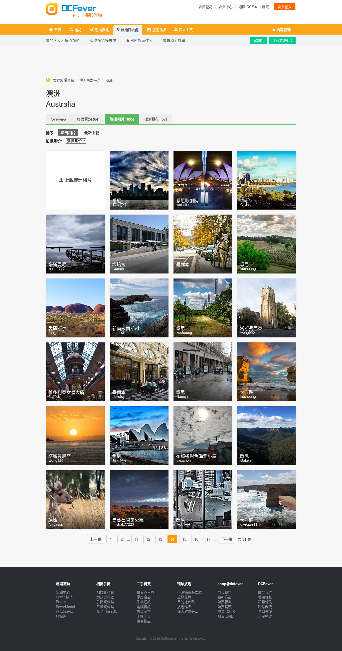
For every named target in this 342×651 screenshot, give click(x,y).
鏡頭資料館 (105, 596)
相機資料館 (105, 592)
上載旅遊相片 (282, 40)
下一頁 (227, 539)
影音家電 (144, 611)
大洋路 (246, 392)
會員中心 (226, 6)
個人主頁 (186, 29)
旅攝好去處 (129, 29)
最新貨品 (225, 596)
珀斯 (244, 200)
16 (196, 539)
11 (136, 539)
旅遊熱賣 (184, 596)
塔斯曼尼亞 (59, 264)
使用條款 (265, 596)
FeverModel (65, 606)
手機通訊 (144, 601)
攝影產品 (144, 596)
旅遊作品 (159, 29)
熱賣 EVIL (225, 616)
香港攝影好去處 (189, 592)
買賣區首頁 (145, 592)
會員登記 (206, 6)
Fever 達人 (64, 596)
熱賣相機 (225, 601)
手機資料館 (105, 601)
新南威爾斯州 (125, 328)
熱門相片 (68, 132)
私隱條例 (265, 601)
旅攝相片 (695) (122, 119)
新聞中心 (63, 592)
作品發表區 (64, 611)
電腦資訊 (144, 606)
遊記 (78, 29)
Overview (59, 119)
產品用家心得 (106, 611)
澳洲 (109, 79)
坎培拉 (119, 264)
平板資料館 (105, 606)
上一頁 (95, 539)
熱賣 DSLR (226, 611)
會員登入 (285, 6)
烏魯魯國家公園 (128, 520)
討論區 (61, 616)
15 (184, 539)
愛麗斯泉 (57, 328)
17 (208, 539)
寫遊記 (258, 40)
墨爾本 (183, 264)
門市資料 (225, 592)
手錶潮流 (144, 616)
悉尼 (116, 200)
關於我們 (265, 592)
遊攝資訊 (102, 29)
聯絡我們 (265, 606)
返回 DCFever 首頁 (254, 6)
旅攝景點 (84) (88, 119)
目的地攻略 (186, 601)
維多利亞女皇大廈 (66, 392)
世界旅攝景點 (63, 79)
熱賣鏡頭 (225, 606)
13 (160, 539)
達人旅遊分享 (187, 611)
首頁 (57, 29)
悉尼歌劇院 (187, 200)
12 (148, 539)
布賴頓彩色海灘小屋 (196, 456)
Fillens (61, 601)
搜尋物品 (144, 620)
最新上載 (91, 132)
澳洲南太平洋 (89, 79)
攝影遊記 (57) (155, 119)
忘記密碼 (265, 616)
